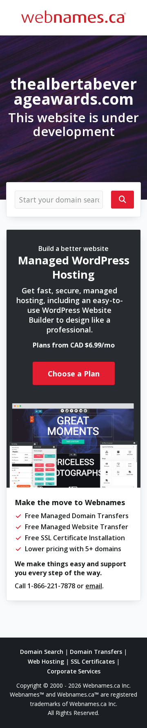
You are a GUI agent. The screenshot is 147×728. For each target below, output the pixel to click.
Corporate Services (73, 671)
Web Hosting (46, 661)
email (93, 585)
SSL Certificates (93, 661)
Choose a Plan (74, 373)
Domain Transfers (96, 651)
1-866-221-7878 (51, 585)
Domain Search (41, 651)
